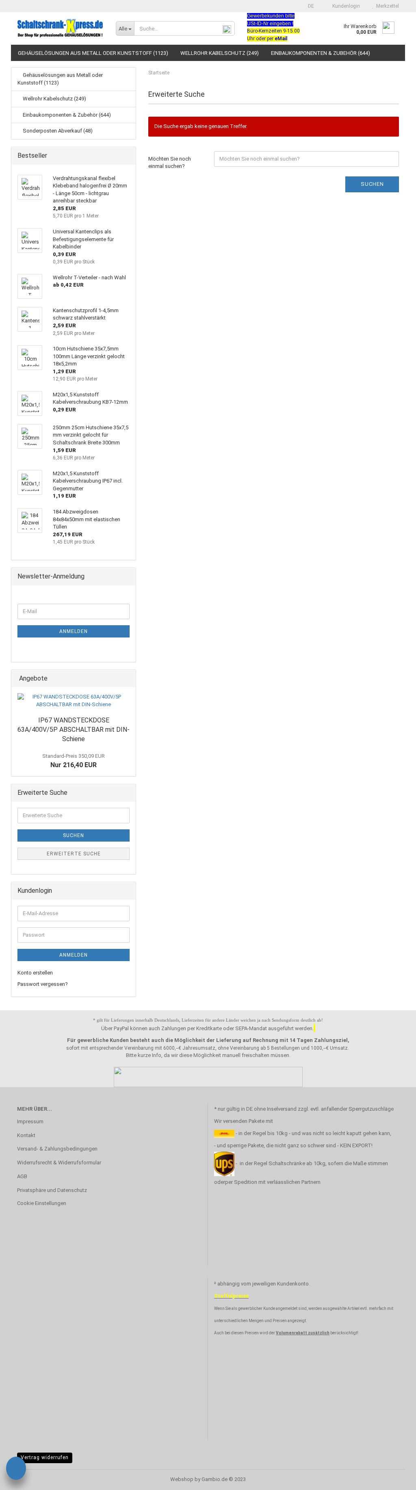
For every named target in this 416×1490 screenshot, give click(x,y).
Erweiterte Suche (74, 854)
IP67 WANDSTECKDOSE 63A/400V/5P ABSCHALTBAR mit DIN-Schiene (73, 729)
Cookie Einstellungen (41, 1203)
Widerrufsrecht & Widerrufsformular (59, 1162)
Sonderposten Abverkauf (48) (57, 131)
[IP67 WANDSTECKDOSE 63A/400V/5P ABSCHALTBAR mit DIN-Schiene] (73, 700)
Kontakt (26, 1135)
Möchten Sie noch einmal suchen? (169, 163)
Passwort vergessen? (42, 984)
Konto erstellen (35, 973)
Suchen (372, 184)
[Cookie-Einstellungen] (16, 1469)
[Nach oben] (393, 1478)
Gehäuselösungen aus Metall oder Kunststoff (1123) (93, 53)
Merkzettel (386, 6)
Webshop (181, 1479)
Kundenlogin (345, 6)
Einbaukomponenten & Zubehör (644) (320, 53)
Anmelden (73, 631)
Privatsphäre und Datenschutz (52, 1190)
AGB (22, 1176)
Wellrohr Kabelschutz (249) (219, 53)
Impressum (30, 1121)
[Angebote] (127, 678)
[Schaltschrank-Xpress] (60, 28)
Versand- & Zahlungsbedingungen (57, 1149)
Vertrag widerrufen (45, 1457)
